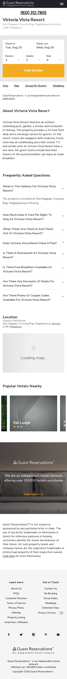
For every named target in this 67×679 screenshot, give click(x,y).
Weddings (58, 85)
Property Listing (16, 617)
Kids (48, 56)
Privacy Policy (16, 607)
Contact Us (50, 588)
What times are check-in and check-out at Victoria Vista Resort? (28, 231)
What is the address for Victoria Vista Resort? (29, 188)
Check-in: (10, 43)
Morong (56, 323)
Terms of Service (16, 603)
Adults (30, 56)
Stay (5, 85)
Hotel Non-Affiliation (16, 622)
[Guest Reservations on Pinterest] (46, 634)
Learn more (9, 98)
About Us (16, 588)
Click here (9, 556)
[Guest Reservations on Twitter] (21, 634)
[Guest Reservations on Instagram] (34, 634)
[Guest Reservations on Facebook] (10, 634)
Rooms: (9, 56)
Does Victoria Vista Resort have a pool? (30, 243)
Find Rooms (33, 71)
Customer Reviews (16, 598)
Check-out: (42, 43)
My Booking (50, 593)
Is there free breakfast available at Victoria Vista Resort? (27, 269)
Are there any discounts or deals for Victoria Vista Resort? (28, 283)
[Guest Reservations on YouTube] (56, 634)
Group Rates (51, 598)
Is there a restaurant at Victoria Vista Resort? (29, 255)
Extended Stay (50, 607)
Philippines (16, 326)
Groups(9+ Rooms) (36, 85)
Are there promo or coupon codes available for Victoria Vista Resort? (27, 298)
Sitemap (16, 612)
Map (16, 85)
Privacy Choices (47, 612)
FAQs (16, 593)
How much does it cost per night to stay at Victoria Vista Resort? (27, 217)
